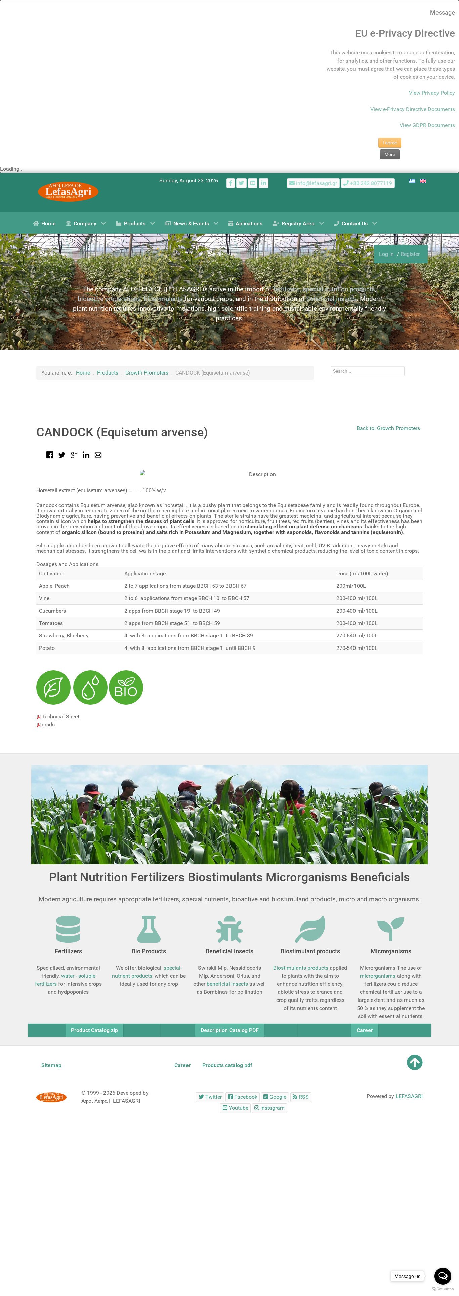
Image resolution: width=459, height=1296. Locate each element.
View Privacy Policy (432, 93)
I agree (390, 142)
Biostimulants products (300, 968)
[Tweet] (61, 454)
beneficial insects (331, 299)
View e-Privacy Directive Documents (412, 109)
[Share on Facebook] (49, 454)
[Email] (98, 454)
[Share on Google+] (74, 454)
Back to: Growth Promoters (388, 428)
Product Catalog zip (94, 1030)
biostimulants (163, 299)
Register (410, 254)
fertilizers (286, 289)
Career (365, 1030)
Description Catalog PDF (230, 1030)
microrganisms (377, 976)
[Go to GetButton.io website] (443, 1289)
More (389, 154)
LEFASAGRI (409, 1096)
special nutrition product (337, 289)
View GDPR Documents (427, 125)
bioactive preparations (109, 299)
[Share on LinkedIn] (86, 454)
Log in (387, 254)
